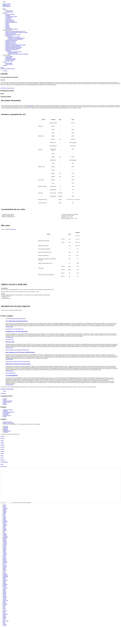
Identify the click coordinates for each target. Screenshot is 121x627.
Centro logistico (9, 57)
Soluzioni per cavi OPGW (11, 41)
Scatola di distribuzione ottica (11, 22)
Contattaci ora (3, 393)
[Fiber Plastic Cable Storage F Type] (15, 328)
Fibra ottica (13, 229)
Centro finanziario (9, 56)
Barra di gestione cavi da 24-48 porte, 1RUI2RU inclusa (20, 352)
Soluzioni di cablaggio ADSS (11, 40)
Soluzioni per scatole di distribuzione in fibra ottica (16, 44)
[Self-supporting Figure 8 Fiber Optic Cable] (15, 318)
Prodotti (4, 13)
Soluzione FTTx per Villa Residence (15, 39)
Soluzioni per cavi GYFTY (11, 43)
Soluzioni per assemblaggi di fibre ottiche (14, 47)
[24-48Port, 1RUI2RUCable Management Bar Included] (17, 349)
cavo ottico (31, 105)
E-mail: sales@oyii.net (7, 421)
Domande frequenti (9, 60)
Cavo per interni (9, 17)
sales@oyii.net (7, 5)
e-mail (13, 88)
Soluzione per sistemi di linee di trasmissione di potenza (17, 32)
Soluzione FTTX (9, 35)
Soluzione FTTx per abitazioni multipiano (16, 38)
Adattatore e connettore (10, 14)
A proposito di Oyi (9, 10)
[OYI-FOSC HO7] (10, 339)
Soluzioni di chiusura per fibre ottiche (13, 48)
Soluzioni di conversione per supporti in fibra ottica (18, 53)
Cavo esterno (8, 18)
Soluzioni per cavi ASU (10, 42)
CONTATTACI (4, 88)
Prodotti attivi (8, 27)
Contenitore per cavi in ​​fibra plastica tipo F (17, 331)
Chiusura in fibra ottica (10, 21)
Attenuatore (8, 15)
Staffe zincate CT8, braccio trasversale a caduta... (18, 364)
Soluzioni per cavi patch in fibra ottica (13, 46)
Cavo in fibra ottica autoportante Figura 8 (16, 321)
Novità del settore (9, 64)
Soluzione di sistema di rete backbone (13, 34)
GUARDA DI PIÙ (9, 326)
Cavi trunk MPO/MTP (11, 375)
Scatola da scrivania (9, 19)
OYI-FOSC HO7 (10, 342)
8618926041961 (7, 6)
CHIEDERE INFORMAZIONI (7, 389)
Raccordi (7, 26)
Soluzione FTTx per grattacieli (14, 36)
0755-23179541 (7, 3)
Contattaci (5, 65)
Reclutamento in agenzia (10, 58)
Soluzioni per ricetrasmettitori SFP (15, 51)
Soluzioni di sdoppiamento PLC (12, 49)
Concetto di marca (9, 11)
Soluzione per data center (11, 33)
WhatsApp (9, 88)
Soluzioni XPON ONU (12, 52)
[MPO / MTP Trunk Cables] (11, 373)
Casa (4, 8)
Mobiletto (7, 25)
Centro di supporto (6, 402)
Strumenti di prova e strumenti (12, 28)
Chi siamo (5, 398)
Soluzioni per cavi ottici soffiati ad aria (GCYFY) (15, 31)
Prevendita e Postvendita (10, 59)
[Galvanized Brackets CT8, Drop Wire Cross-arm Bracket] (18, 361)
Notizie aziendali (9, 63)
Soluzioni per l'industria (7, 400)
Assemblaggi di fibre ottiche (11, 16)
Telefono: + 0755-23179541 (8, 423)
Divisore (7, 24)
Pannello (7, 23)
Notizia (4, 61)
